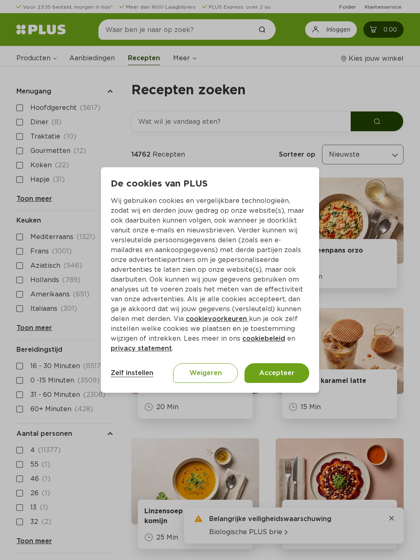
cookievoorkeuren (217, 319)
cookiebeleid (263, 338)
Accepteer (276, 373)
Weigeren (205, 373)
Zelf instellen (132, 373)
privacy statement (141, 348)
